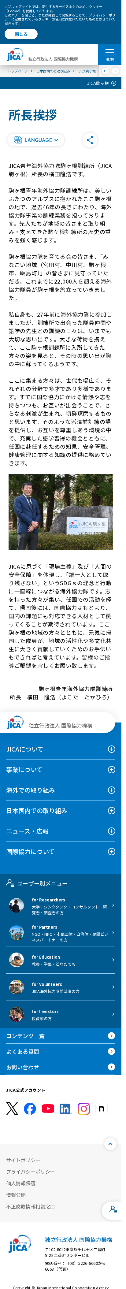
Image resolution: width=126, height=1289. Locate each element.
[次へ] (115, 71)
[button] (35, 140)
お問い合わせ (22, 1067)
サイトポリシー (23, 1160)
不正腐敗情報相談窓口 (30, 1206)
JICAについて (24, 749)
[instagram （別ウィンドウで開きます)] (84, 1109)
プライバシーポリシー (30, 1171)
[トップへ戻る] (110, 1144)
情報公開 (16, 1194)
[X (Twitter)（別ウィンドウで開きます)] (12, 1108)
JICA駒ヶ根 (98, 83)
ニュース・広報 (27, 831)
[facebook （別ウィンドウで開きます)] (30, 1109)
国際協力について (30, 851)
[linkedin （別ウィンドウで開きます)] (66, 1109)
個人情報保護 (20, 1183)
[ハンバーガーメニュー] (109, 52)
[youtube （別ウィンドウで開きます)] (48, 1108)
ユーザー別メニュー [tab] (42, 883)
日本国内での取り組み (36, 810)
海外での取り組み (30, 790)
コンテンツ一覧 (25, 1036)
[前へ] (105, 71)
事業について (24, 769)
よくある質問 (22, 1051)
